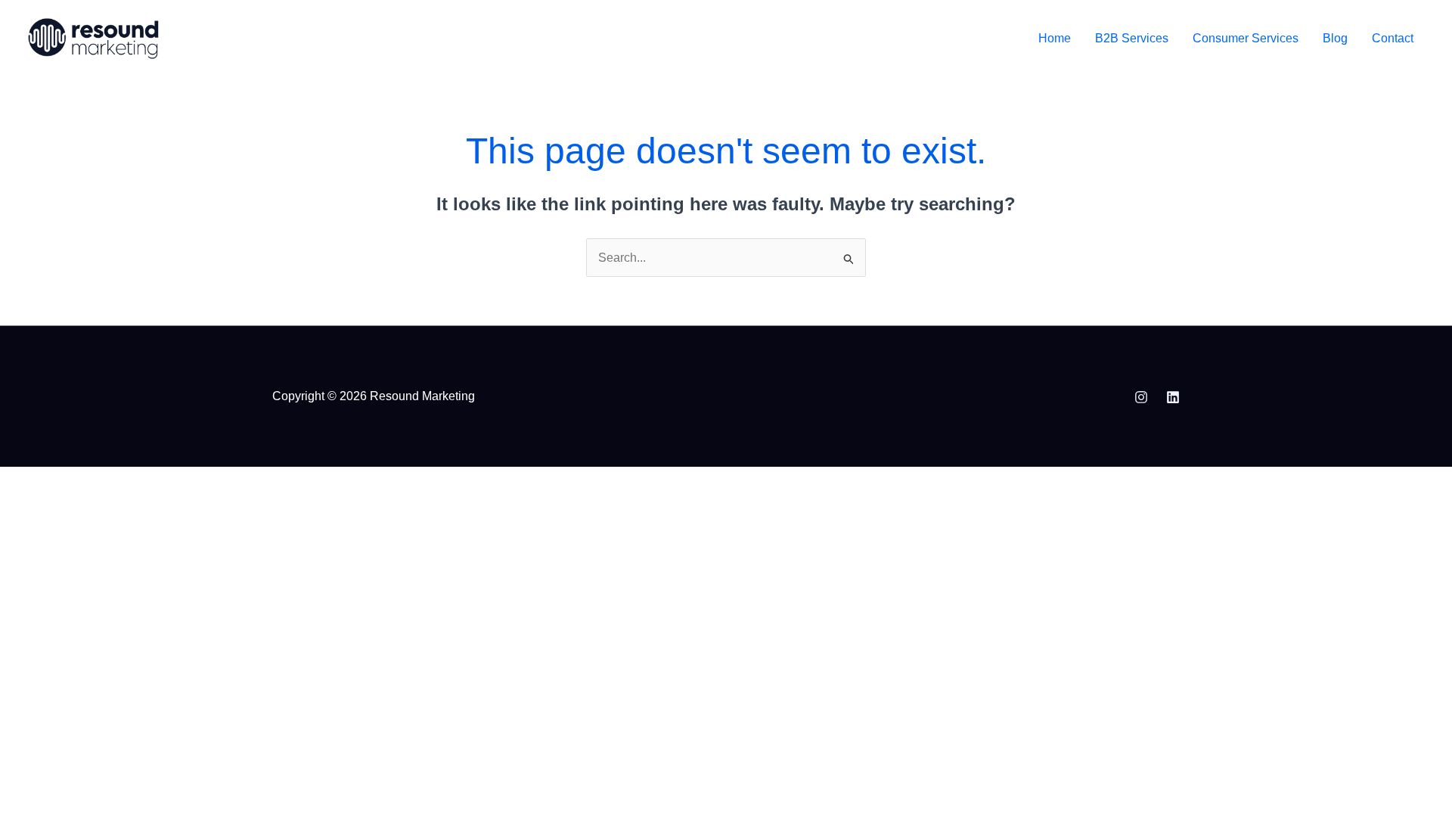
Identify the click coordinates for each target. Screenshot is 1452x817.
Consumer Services (1245, 38)
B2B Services (1131, 38)
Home (1054, 38)
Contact (1392, 38)
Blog (1335, 38)
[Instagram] (1141, 397)
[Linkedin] (1173, 397)
